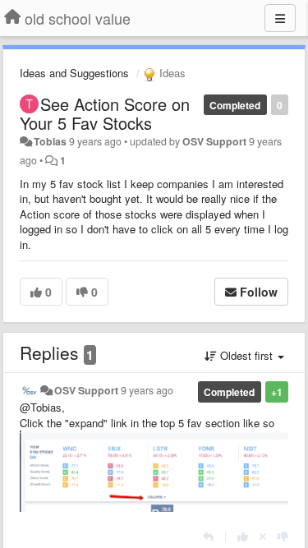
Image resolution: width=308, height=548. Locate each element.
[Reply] (208, 536)
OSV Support (214, 141)
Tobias (50, 141)
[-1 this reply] (283, 536)
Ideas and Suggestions (74, 73)
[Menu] (280, 18)
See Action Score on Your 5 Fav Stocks (105, 113)
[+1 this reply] (242, 536)
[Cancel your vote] (263, 536)
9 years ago (147, 390)
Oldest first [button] (246, 355)
